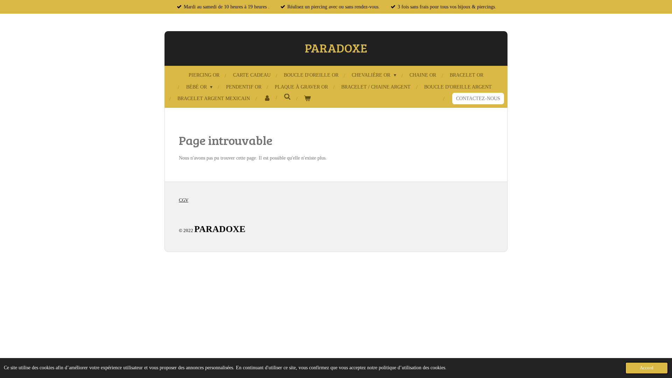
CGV (183, 200)
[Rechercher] (287, 97)
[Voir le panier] (307, 98)
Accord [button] (646, 367)
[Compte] (267, 98)
